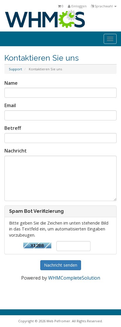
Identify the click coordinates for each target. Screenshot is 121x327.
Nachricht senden (60, 265)
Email (10, 105)
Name (11, 83)
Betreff (12, 128)
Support (15, 69)
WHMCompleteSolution (74, 278)
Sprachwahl (104, 6)
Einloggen (78, 6)
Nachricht (15, 150)
